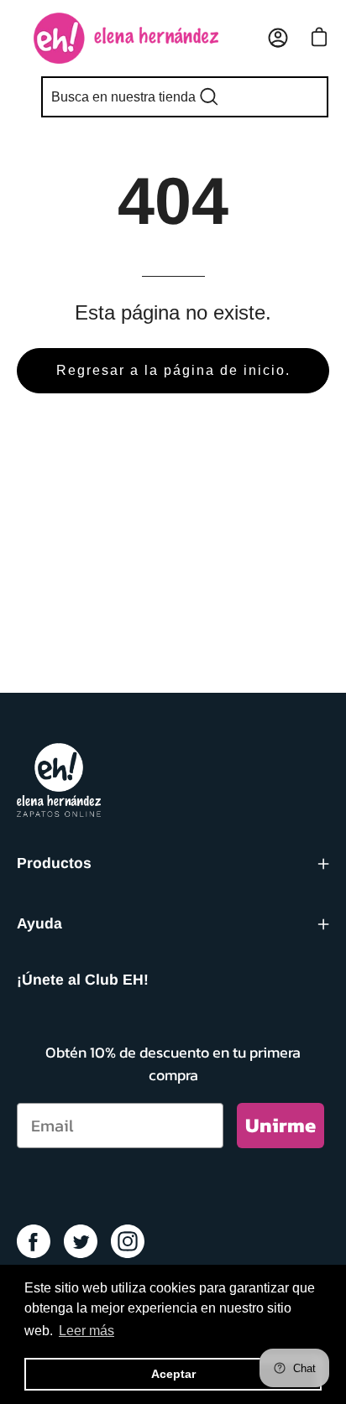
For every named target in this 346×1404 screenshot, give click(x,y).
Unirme (280, 1125)
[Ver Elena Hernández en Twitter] (80, 1241)
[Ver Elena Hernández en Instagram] (127, 1241)
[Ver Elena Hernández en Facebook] (33, 1241)
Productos (54, 863)
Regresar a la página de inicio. (173, 370)
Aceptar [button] (173, 1374)
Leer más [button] (86, 1330)
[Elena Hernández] (126, 38)
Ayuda (39, 923)
